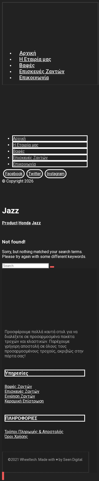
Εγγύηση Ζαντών (20, 396)
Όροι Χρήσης (16, 436)
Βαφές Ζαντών (18, 386)
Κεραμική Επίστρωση (24, 401)
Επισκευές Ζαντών (22, 391)
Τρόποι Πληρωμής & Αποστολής (34, 431)
